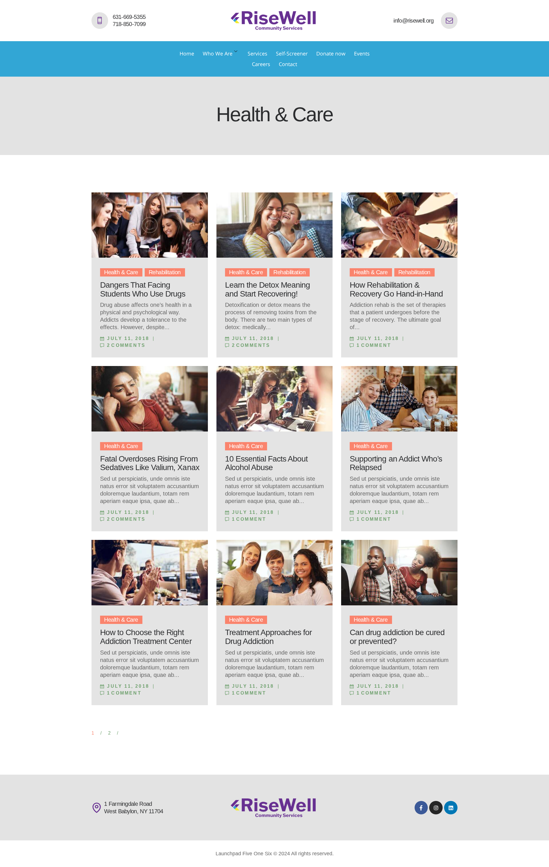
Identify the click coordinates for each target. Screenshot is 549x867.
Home (187, 53)
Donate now (330, 53)
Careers (261, 64)
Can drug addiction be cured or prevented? (397, 637)
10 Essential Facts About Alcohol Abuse (266, 463)
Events (362, 53)
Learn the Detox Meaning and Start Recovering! (267, 289)
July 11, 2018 (128, 338)
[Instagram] (436, 807)
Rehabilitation (165, 272)
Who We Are (217, 53)
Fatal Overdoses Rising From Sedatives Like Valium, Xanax (149, 463)
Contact (288, 64)
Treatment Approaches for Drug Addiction (268, 637)
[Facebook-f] (421, 807)
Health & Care (121, 272)
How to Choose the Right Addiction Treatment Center (146, 637)
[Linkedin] (451, 807)
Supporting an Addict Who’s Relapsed (396, 463)
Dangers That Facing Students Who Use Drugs (142, 289)
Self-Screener (292, 53)
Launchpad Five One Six (244, 853)
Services (257, 53)
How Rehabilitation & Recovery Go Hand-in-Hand (396, 289)
